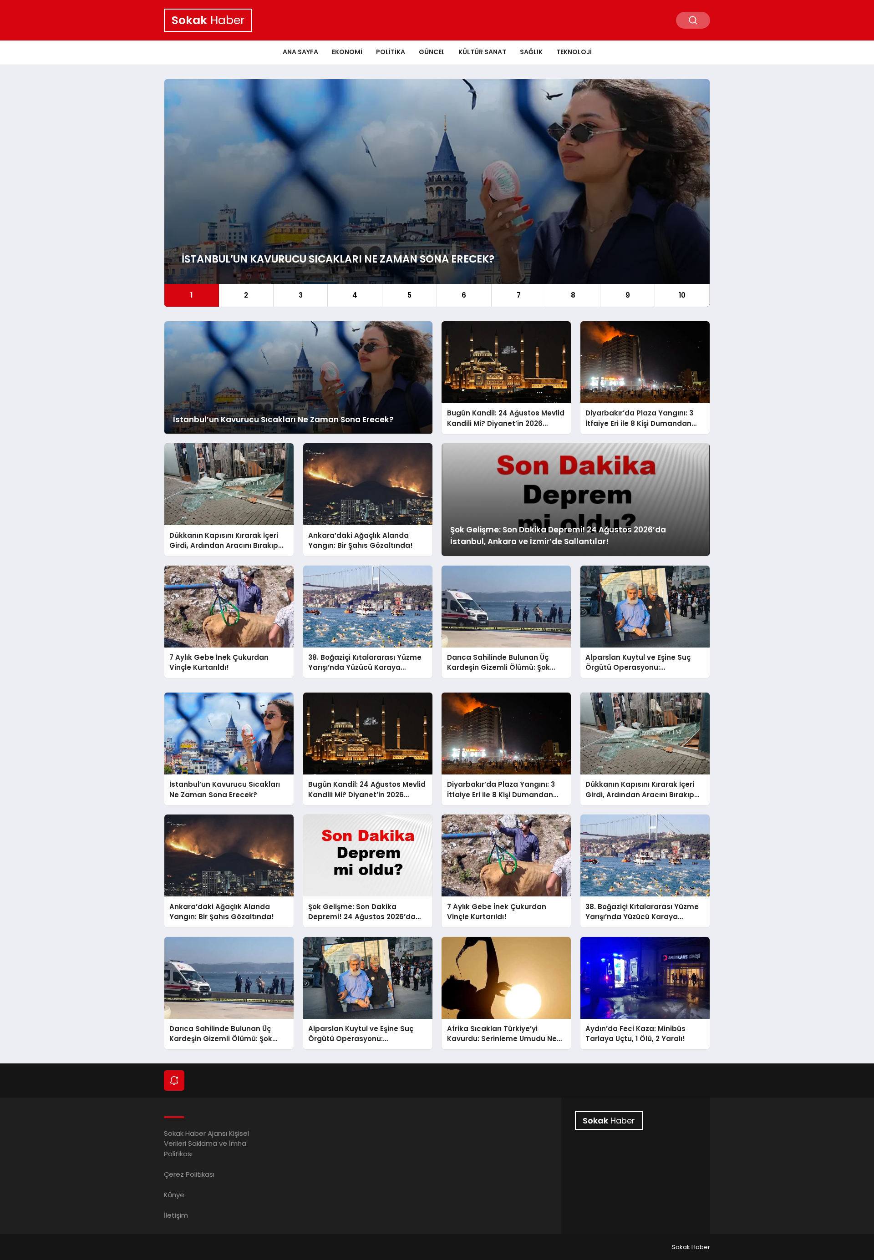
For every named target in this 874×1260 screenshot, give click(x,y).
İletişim (176, 1215)
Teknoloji (574, 51)
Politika (390, 51)
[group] (437, 193)
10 (682, 295)
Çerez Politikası (189, 1174)
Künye (174, 1194)
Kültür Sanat (482, 51)
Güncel (432, 51)
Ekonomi (347, 51)
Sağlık (531, 51)
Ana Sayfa (300, 51)
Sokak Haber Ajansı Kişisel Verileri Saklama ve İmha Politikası (206, 1143)
